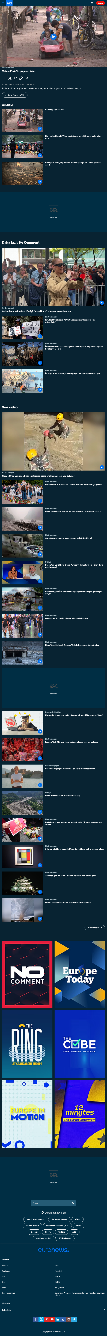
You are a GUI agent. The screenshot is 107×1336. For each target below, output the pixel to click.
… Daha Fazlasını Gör (15, 95)
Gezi (4, 1282)
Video (4, 1287)
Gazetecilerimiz (8, 1293)
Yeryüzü (58, 1271)
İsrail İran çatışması (35, 1219)
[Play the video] (53, 36)
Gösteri (34, 1232)
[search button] (73, 1203)
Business (6, 1271)
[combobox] (53, 1203)
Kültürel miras (65, 1238)
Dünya (48, 562)
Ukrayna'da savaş (59, 1219)
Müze (78, 1225)
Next (4, 1276)
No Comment (8, 308)
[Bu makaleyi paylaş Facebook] (4, 78)
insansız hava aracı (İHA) (57, 1225)
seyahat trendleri (43, 1238)
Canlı (100, 3)
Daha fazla (6, 1310)
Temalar (5, 1259)
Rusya (48, 1232)
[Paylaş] (16, 78)
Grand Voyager (52, 766)
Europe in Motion (53, 712)
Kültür (77, 1219)
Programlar (59, 1287)
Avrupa (5, 1265)
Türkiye (61, 1232)
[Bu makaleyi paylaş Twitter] (10, 78)
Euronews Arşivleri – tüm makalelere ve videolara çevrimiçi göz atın (80, 1294)
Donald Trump (32, 1225)
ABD (74, 1232)
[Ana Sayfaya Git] (9, 3)
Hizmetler (6, 1303)
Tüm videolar (93, 927)
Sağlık (57, 1276)
